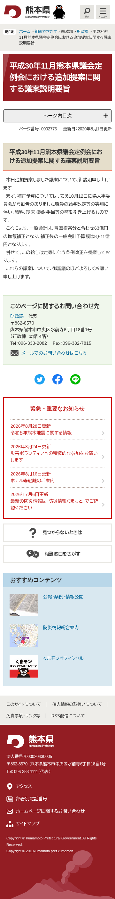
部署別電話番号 (31, 798)
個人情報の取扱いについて (77, 704)
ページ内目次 (57, 115)
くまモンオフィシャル (63, 658)
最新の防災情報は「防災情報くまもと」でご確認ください (54, 504)
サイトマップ (28, 823)
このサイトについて (23, 704)
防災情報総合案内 (61, 627)
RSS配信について (68, 715)
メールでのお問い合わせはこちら (54, 353)
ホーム (24, 31)
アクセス (24, 786)
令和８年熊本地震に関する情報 (41, 432)
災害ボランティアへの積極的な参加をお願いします (54, 457)
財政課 (82, 31)
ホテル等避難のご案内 (33, 480)
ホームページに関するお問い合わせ (50, 811)
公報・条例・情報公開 (63, 596)
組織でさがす (45, 31)
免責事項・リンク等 (23, 715)
